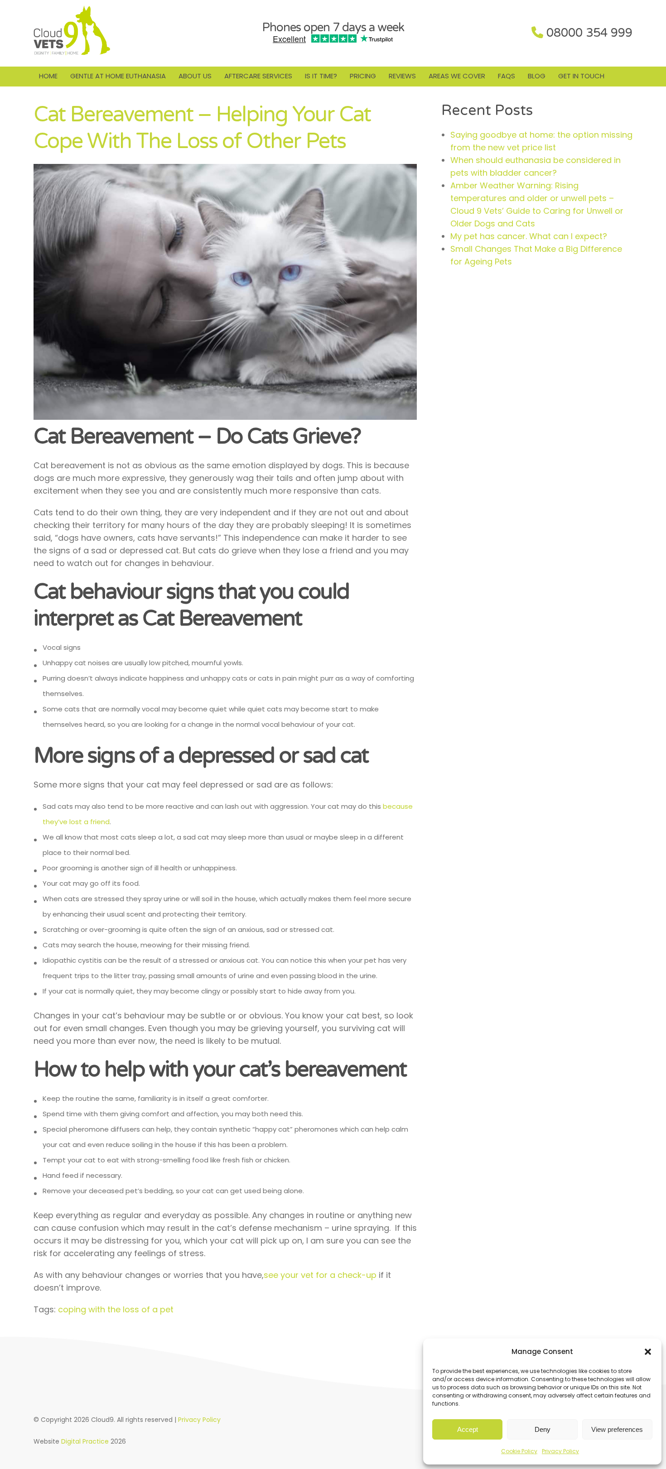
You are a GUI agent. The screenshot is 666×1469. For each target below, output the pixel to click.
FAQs (506, 76)
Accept (467, 1429)
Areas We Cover (457, 76)
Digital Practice (85, 1441)
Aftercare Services (258, 76)
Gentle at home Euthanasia (118, 76)
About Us (195, 76)
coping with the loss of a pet (116, 1309)
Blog (536, 76)
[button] (647, 1351)
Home (48, 76)
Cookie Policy (519, 1451)
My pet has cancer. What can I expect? (528, 236)
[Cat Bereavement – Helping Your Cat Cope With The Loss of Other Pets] (225, 416)
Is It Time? (321, 76)
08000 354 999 (589, 33)
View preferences (617, 1429)
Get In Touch (581, 76)
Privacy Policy (560, 1451)
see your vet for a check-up (320, 1275)
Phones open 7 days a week (333, 27)
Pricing (363, 76)
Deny (542, 1429)
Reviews (402, 76)
